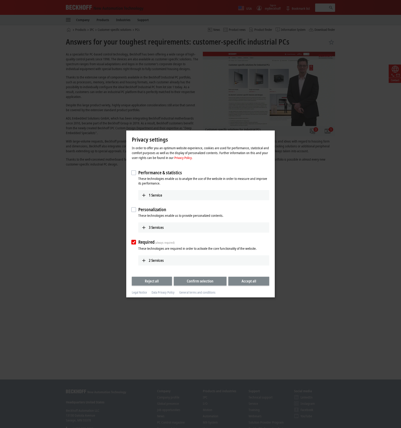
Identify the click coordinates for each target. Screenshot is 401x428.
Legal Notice (139, 292)
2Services (156, 260)
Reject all (152, 281)
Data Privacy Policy (163, 292)
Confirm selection (200, 281)
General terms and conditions (197, 292)
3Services (156, 227)
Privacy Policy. (183, 157)
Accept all (249, 281)
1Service (155, 195)
